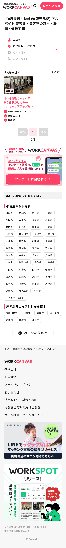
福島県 (35, 219)
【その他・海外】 (15, 297)
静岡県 (22, 248)
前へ (22, 132)
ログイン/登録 (51, 5)
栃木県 (9, 226)
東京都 (9, 233)
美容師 (16, 348)
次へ (43, 132)
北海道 (9, 212)
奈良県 (9, 262)
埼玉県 (35, 226)
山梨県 (35, 240)
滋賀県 (9, 255)
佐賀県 (9, 283)
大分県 (48, 283)
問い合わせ (11, 392)
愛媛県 (22, 276)
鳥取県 (37, 262)
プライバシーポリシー (19, 384)
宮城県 (48, 212)
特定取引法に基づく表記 (20, 400)
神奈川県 (23, 233)
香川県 (9, 276)
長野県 (48, 240)
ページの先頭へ (36, 332)
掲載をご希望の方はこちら (22, 407)
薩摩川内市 (11, 312)
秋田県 (9, 219)
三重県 (48, 248)
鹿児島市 (54, 312)
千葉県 (48, 226)
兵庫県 (48, 255)
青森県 (22, 212)
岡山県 (9, 269)
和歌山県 (23, 262)
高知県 (35, 276)
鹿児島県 (23, 290)
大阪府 (35, 255)
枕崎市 (22, 320)
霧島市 (40, 312)
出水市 (35, 320)
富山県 (51, 233)
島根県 (51, 262)
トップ (5, 348)
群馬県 (22, 226)
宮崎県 (9, 290)
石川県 (9, 240)
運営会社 (10, 369)
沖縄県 (37, 290)
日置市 (27, 312)
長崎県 (22, 283)
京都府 (22, 255)
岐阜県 (9, 248)
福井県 (22, 240)
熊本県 (35, 283)
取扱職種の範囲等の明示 (17, 531)
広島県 (22, 269)
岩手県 (35, 212)
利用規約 (10, 377)
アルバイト (52, 348)
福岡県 (48, 276)
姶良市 (9, 320)
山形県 (22, 219)
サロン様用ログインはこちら (23, 415)
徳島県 (48, 269)
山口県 (35, 269)
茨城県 (48, 219)
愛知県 (35, 248)
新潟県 (37, 233)
